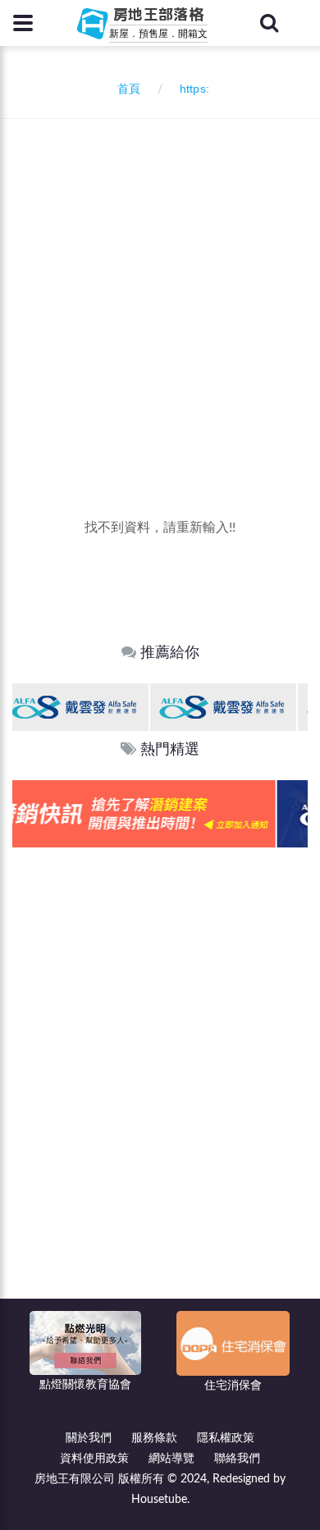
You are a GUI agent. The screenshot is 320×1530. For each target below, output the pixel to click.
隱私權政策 (225, 1438)
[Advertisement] (160, 287)
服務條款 (154, 1438)
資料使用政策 (94, 1458)
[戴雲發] (83, 707)
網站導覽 (171, 1458)
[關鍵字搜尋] (269, 23)
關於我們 (89, 1438)
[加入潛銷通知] (149, 813)
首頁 (125, 89)
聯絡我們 (237, 1458)
